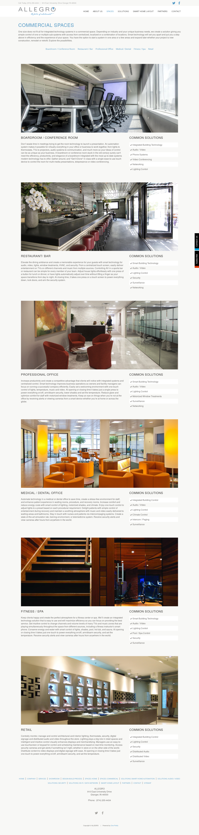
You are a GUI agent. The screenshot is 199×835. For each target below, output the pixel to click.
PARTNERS (126, 783)
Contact (176, 11)
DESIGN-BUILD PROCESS (72, 778)
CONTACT (137, 783)
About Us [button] (97, 11)
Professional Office (104, 49)
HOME (21, 778)
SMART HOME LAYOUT (110, 783)
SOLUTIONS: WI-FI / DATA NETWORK (83, 783)
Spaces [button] (110, 11)
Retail (150, 49)
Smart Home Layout (143, 11)
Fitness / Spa (140, 49)
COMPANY (31, 778)
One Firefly (114, 825)
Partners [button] (162, 11)
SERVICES (42, 778)
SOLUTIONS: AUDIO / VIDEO (169, 778)
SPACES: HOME (91, 778)
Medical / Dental (123, 49)
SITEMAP (147, 783)
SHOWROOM (54, 778)
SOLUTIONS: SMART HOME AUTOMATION (138, 778)
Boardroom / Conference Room (60, 49)
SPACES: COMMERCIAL (109, 778)
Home (86, 11)
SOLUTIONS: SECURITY (57, 783)
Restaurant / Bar (85, 49)
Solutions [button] (123, 11)
